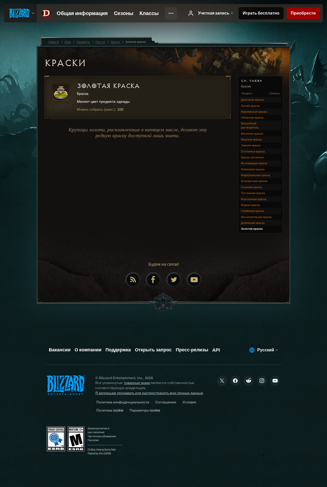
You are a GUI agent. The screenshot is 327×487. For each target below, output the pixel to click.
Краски (65, 63)
